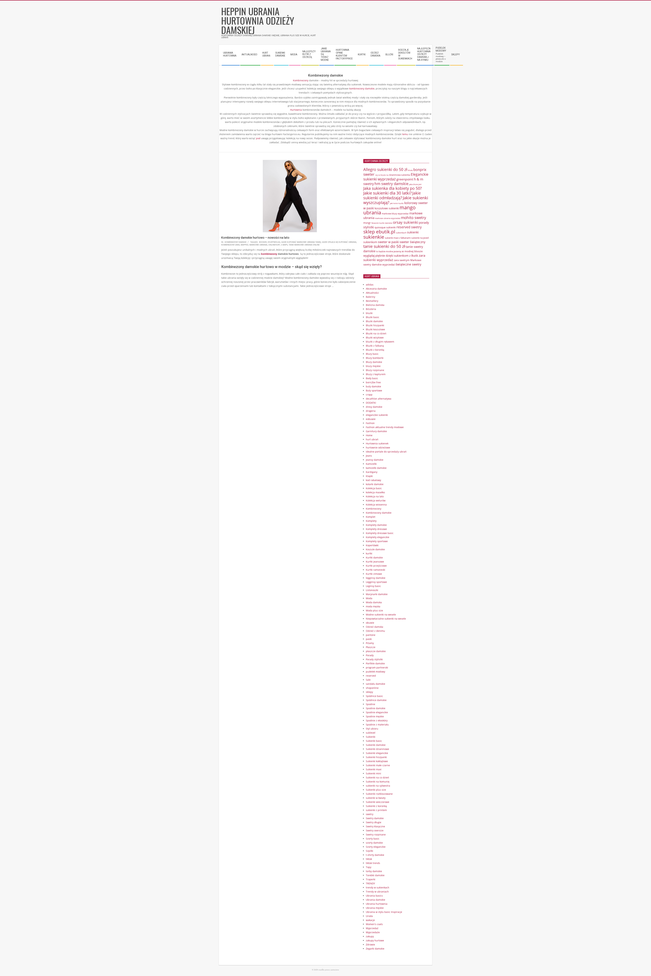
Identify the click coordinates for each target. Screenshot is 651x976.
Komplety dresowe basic (379, 533)
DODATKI (371, 402)
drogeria (371, 410)
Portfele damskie (375, 663)
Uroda (369, 916)
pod (258, 138)
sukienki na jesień (420, 237)
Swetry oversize (374, 830)
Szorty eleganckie (376, 846)
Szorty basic (372, 838)
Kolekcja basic (374, 488)
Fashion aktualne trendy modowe (385, 427)
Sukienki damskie (376, 745)
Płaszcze (370, 647)
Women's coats (374, 924)
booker (263, 242)
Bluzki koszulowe (375, 329)
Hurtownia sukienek (377, 443)
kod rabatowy (373, 480)
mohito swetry (413, 217)
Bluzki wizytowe (375, 337)
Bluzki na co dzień (376, 333)
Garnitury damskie (376, 431)
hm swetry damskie (391, 183)
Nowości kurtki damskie (381, 223)
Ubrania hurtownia (376, 903)
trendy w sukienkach (377, 887)
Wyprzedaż (372, 928)
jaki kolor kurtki (397, 203)
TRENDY (370, 883)
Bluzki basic (372, 317)
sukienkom (370, 242)
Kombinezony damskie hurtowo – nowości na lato (255, 237)
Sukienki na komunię (377, 781)
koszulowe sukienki (387, 208)
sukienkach (401, 232)
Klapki (369, 476)
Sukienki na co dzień (377, 777)
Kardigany (371, 472)
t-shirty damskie (375, 855)
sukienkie (373, 237)
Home (369, 435)
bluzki (369, 313)
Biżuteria (371, 309)
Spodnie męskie (375, 716)
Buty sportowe (374, 390)
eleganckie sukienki (377, 415)
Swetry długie (373, 822)
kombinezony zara (230, 244)
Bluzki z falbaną (375, 345)
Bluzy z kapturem (376, 374)
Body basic (372, 378)
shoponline (372, 687)
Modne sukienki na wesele (381, 614)
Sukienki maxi (373, 769)
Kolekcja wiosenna (376, 504)
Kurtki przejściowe (376, 565)
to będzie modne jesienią (388, 251)
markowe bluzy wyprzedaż (395, 213)
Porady (370, 655)
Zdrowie (370, 944)
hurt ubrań (372, 439)
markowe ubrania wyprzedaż (387, 218)
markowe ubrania (258, 244)
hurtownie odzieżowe (378, 447)
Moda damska (374, 602)
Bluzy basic (372, 353)
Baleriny (370, 296)
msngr (367, 223)
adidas (369, 284)
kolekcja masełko (375, 492)
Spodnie (370, 704)
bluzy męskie (373, 366)
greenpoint (404, 179)
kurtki (369, 553)
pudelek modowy (375, 671)
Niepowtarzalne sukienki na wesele (386, 618)
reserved (371, 675)
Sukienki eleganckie (377, 753)
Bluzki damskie (374, 321)
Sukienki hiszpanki (376, 757)
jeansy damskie (374, 459)
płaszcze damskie (376, 651)
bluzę (410, 170)
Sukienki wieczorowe (377, 802)
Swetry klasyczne (375, 826)
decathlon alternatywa (378, 398)
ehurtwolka (274, 242)
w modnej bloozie (412, 251)
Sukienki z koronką (376, 806)
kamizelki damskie (376, 467)
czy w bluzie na (381, 175)
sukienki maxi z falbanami (398, 237)
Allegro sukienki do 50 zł (385, 169)
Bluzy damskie (374, 362)
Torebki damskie (375, 875)
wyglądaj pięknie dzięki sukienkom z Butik (390, 255)
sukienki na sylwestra (378, 785)
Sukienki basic (374, 740)
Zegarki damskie (375, 948)
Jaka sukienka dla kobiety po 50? (392, 188)
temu (405, 134)
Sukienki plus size (376, 789)
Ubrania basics (374, 895)
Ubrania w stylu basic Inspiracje (384, 912)
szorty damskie (374, 842)
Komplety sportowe (377, 541)
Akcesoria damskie (376, 288)
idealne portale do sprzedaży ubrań (386, 451)
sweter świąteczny (412, 242)
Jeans (369, 455)
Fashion (370, 423)
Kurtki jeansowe (375, 561)
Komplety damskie (376, 525)
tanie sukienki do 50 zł (384, 246)
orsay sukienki (405, 222)
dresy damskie (374, 406)
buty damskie (373, 386)
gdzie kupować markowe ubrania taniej (301, 242)
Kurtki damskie (374, 557)
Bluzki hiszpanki (375, 325)
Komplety (371, 520)
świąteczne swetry (408, 264)
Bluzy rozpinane (375, 370)
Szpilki (369, 850)
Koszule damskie (375, 549)
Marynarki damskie (377, 594)
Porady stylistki (374, 659)
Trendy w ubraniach (377, 891)
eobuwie (371, 419)
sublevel (370, 732)
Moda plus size (374, 610)
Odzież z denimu (375, 630)
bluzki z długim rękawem (380, 341)
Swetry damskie (375, 818)
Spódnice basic (374, 696)
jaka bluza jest (415, 184)
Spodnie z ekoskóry (377, 720)
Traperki (370, 879)
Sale (368, 679)
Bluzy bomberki (374, 358)
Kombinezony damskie (235, 242)
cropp (369, 394)
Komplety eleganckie (377, 537)
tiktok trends (373, 863)
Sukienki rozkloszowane (379, 793)
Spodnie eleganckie (377, 712)
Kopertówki (372, 545)
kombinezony (269, 253)
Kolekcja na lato (375, 496)
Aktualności (372, 292)
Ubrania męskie (375, 907)
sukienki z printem (376, 810)
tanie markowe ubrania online (304, 244)
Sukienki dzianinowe (377, 749)
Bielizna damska (375, 305)
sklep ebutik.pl (379, 231)
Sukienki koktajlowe (377, 761)
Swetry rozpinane (376, 834)
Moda (369, 598)
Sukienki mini (373, 773)
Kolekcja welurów (376, 500)
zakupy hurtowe (375, 940)
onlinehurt (274, 244)
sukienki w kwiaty (376, 797)
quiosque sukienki (385, 227)
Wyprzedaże (373, 932)
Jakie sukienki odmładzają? (392, 195)
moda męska (373, 606)
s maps (284, 244)
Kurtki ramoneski (375, 569)
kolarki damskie (374, 484)
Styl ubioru (372, 728)
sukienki (413, 232)
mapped (244, 244)
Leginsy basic (373, 586)
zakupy (370, 936)
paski (369, 639)
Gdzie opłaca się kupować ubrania (339, 242)
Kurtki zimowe (374, 573)
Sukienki (370, 736)
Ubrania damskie (375, 899)
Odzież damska (374, 626)
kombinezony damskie (361, 88)
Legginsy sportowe (376, 582)
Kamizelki (371, 463)
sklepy (369, 692)
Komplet (370, 516)
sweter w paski (388, 242)
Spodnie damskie (375, 708)
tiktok (369, 859)
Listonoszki (372, 590)
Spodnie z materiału (377, 724)
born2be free (373, 382)
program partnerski (377, 667)
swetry (369, 814)
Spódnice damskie (376, 700)
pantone (370, 635)
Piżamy (370, 643)
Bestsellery (372, 300)
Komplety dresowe (376, 529)
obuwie (370, 622)
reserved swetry (409, 227)
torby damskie (374, 871)
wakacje (370, 920)
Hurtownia (296, 109)
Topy (368, 867)
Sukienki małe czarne (378, 765)
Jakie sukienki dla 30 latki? (387, 193)
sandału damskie (375, 683)
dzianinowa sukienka (399, 174)
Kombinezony (300, 80)
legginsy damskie (375, 577)
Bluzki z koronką (375, 349)
